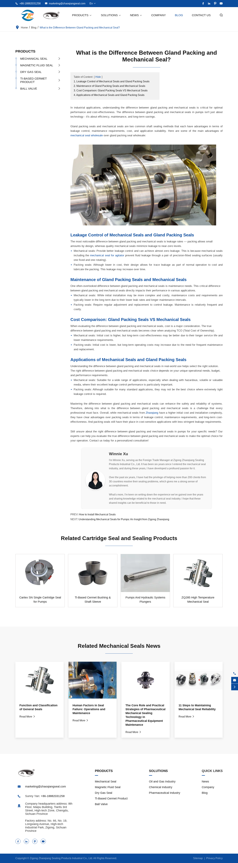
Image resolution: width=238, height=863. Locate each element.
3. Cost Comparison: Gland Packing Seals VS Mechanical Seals (110, 90)
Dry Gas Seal (31, 72)
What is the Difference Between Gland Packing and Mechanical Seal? (80, 27)
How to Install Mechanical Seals (97, 514)
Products (82, 15)
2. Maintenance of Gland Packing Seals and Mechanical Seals (109, 86)
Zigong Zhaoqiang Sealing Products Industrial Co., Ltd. (61, 858)
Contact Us (201, 15)
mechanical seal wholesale (86, 135)
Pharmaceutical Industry (164, 792)
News (136, 15)
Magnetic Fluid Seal (36, 65)
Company (158, 15)
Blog (179, 15)
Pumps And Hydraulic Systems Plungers (145, 599)
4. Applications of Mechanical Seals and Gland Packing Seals (109, 95)
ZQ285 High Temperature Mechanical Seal (197, 599)
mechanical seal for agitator (107, 255)
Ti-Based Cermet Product (33, 80)
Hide (98, 77)
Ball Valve (28, 88)
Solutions (111, 15)
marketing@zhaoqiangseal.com (67, 3)
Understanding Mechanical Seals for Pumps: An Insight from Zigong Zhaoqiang (124, 519)
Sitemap (198, 858)
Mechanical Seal (33, 58)
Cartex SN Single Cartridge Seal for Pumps (40, 599)
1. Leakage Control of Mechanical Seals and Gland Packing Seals (111, 81)
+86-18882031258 (30, 3)
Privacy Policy (214, 858)
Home (24, 27)
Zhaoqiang (152, 412)
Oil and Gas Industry (162, 781)
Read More (27, 716)
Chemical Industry (160, 787)
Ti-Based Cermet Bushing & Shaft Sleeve (93, 599)
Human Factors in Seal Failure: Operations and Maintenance (89, 709)
